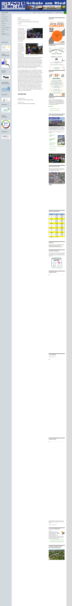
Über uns (34, 12)
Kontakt (3, 31)
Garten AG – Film (53, 150)
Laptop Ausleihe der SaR (53, 524)
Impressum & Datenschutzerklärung (5, 34)
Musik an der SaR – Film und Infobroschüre (57, 146)
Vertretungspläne (4, 18)
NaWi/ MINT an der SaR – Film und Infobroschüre (52, 143)
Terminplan (3, 14)
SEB (55, 356)
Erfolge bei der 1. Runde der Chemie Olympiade (25, 99)
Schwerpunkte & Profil (58, 12)
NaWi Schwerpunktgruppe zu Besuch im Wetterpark (26, 103)
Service (39, 12)
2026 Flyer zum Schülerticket (55, 110)
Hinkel (26, 25)
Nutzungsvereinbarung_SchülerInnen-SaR (57, 541)
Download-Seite (55, 244)
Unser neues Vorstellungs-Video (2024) (52, 139)
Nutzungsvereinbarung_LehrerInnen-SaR (57, 539)
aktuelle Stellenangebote (6, 27)
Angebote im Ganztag (50, 12)
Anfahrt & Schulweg (5, 29)
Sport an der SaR (53, 148)
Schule (43, 12)
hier (62, 246)
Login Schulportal (5, 16)
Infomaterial (4, 23)
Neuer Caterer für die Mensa (5, 21)
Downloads (3, 25)
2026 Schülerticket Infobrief (55, 108)
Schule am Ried (5, 12)
